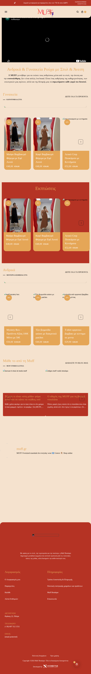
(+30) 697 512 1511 (12, 627)
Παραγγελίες (9, 586)
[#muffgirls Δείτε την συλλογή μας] (45, 106)
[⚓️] (45, 466)
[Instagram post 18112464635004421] (76, 461)
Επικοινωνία (52, 599)
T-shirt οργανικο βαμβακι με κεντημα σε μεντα (75, 333)
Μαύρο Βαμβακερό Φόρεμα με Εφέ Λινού (16, 158)
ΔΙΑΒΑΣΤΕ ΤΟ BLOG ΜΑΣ (76, 363)
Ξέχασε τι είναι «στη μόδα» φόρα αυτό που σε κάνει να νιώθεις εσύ (23, 398)
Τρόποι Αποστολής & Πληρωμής (59, 580)
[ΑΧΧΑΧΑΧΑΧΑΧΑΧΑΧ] (76, 496)
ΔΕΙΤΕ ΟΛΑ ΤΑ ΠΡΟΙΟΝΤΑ (76, 97)
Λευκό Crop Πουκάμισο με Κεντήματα (72, 158)
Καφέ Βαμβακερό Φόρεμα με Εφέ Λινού (44, 158)
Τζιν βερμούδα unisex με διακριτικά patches (46, 333)
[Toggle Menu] (6, 12)
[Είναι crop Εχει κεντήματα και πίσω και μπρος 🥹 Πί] (15, 509)
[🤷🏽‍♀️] (15, 461)
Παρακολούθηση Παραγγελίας (80, 3)
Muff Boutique (52, 592)
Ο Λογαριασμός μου (12, 580)
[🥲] (45, 461)
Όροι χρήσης (54, 656)
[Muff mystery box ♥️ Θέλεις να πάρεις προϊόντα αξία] (15, 479)
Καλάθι (7, 592)
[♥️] (45, 496)
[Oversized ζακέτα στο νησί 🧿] (76, 466)
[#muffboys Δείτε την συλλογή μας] (45, 282)
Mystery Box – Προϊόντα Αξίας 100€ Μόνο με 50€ (17, 333)
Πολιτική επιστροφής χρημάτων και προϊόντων (65, 586)
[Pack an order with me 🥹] (15, 496)
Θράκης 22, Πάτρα (12, 616)
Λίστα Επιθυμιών (11, 599)
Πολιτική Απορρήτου (39, 656)
